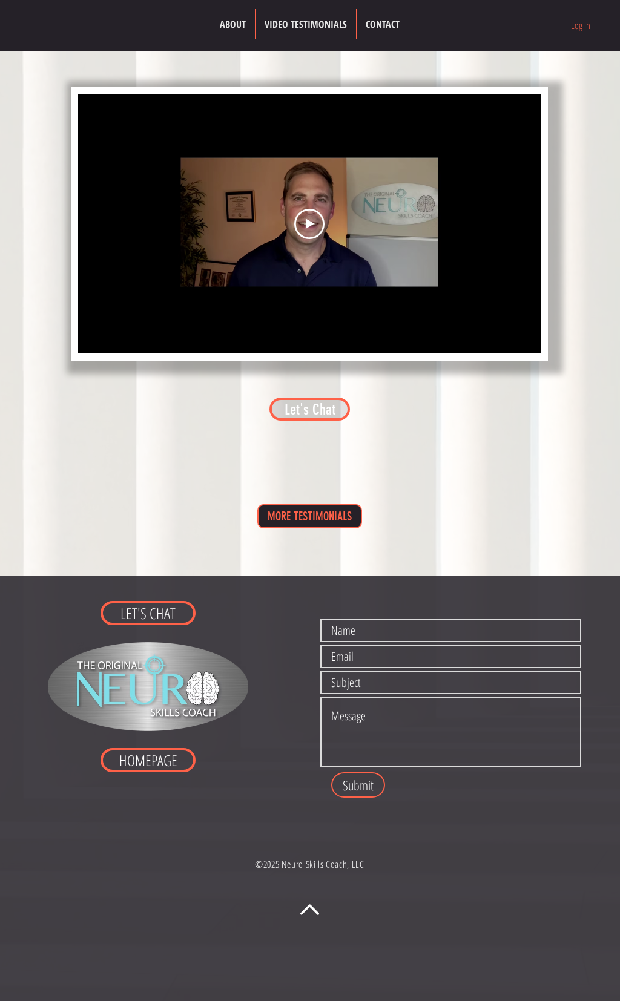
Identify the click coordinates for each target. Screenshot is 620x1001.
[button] (306, 24)
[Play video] (309, 224)
